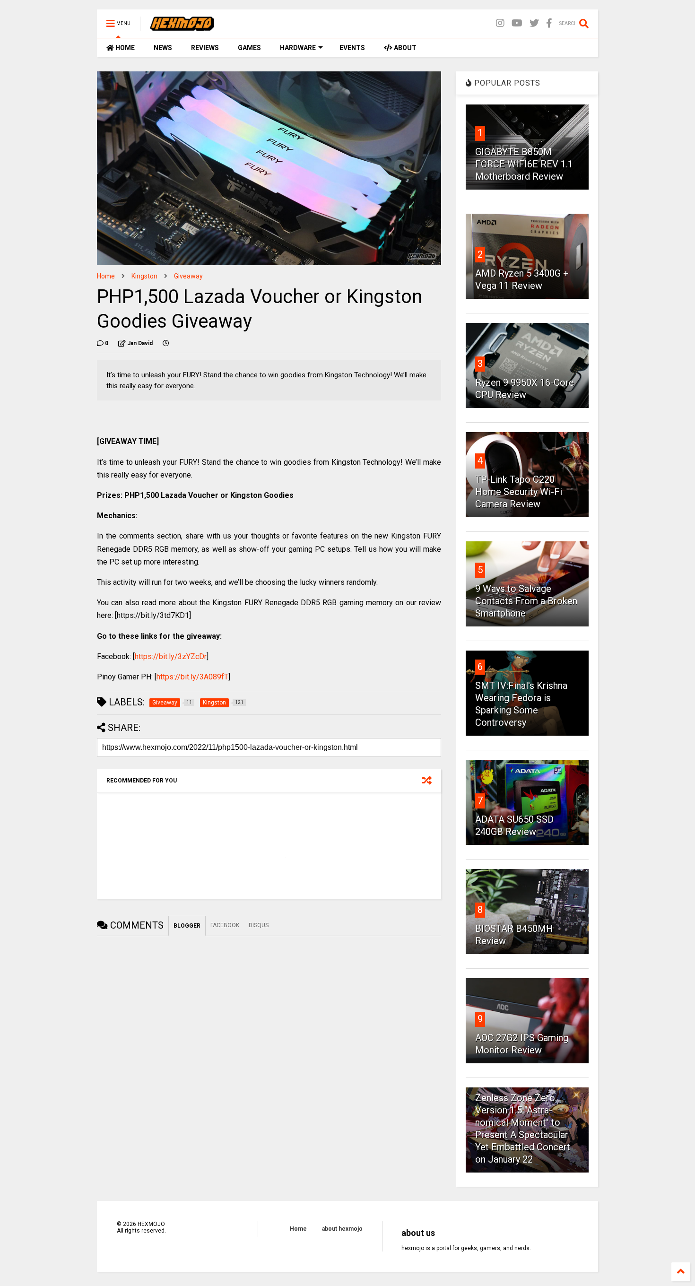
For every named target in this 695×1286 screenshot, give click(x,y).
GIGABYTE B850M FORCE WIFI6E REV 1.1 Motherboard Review (524, 164)
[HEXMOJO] (182, 26)
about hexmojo (342, 1228)
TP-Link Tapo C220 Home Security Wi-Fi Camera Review (518, 492)
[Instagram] (500, 23)
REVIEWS (205, 48)
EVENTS (352, 48)
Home (106, 276)
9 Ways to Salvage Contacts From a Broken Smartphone (526, 601)
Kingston (144, 276)
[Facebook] (549, 23)
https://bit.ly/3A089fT (192, 676)
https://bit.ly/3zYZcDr (171, 656)
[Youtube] (517, 23)
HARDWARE (298, 48)
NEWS (163, 48)
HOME (124, 48)
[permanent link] (166, 343)
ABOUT (404, 48)
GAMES (249, 48)
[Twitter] (534, 23)
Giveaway (188, 276)
